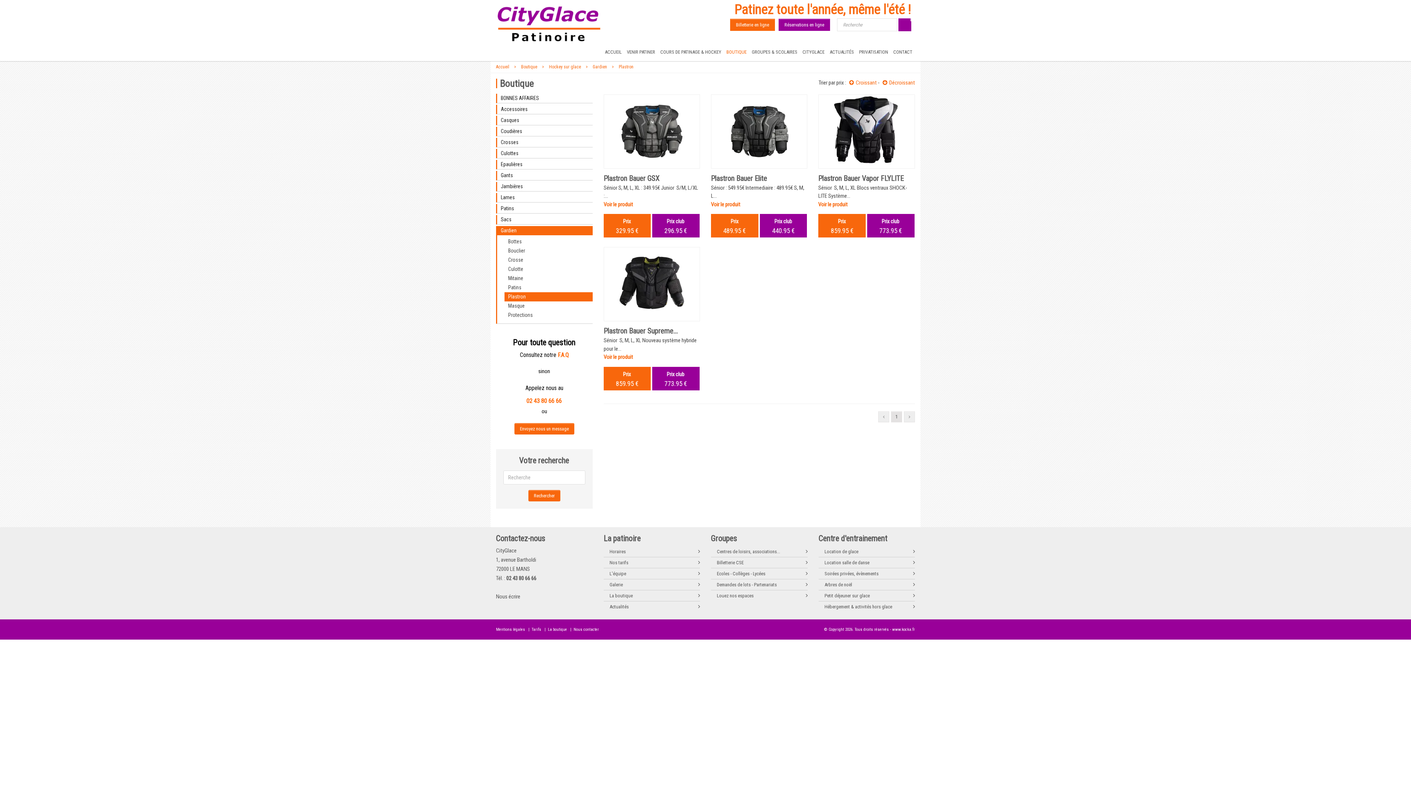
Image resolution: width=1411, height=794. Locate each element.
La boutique (621, 595)
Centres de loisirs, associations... (748, 551)
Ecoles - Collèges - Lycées (741, 573)
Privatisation (873, 52)
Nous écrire (508, 596)
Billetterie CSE (730, 562)
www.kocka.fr (903, 629)
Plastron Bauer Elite (739, 178)
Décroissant (902, 82)
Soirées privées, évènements (852, 573)
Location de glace (841, 551)
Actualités (842, 52)
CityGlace (814, 52)
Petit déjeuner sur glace (847, 595)
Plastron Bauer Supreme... (641, 330)
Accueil (613, 52)
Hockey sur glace (565, 66)
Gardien (600, 66)
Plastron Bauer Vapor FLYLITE (861, 178)
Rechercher (544, 495)
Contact (902, 52)
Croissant (866, 82)
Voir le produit (618, 204)
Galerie (616, 584)
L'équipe (618, 573)
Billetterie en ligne (752, 25)
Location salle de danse (847, 562)
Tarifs (536, 629)
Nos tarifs (619, 562)
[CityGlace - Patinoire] (549, 24)
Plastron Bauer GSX (632, 178)
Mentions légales (510, 629)
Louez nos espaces (735, 595)
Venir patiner (641, 52)
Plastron (626, 66)
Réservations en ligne (804, 25)
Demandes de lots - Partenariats (747, 584)
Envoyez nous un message (544, 429)
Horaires (618, 551)
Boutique (736, 52)
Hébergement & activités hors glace (858, 606)
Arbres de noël (838, 584)
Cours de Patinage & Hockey (690, 52)
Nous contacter (586, 629)
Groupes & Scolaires (774, 52)
